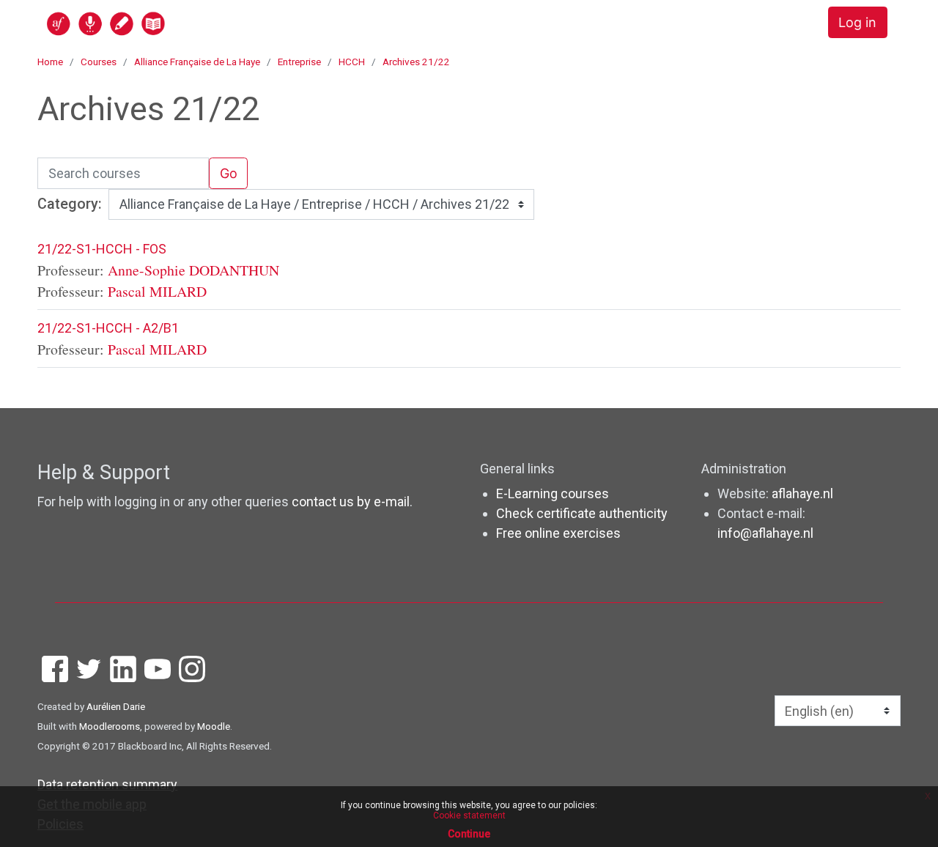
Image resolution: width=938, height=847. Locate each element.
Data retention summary (107, 784)
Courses (99, 61)
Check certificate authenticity (582, 513)
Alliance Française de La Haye (197, 61)
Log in (857, 22)
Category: (69, 204)
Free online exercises (558, 533)
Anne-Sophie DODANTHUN (193, 270)
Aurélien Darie (115, 706)
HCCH (352, 61)
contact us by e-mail (351, 501)
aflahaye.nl (802, 493)
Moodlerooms (109, 726)
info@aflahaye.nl (765, 533)
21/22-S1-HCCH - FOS (101, 248)
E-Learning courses (552, 493)
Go (228, 173)
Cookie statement (469, 815)
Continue (469, 834)
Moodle (213, 726)
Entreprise (299, 61)
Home (50, 61)
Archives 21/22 (416, 61)
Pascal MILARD (157, 291)
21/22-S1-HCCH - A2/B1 (108, 328)
